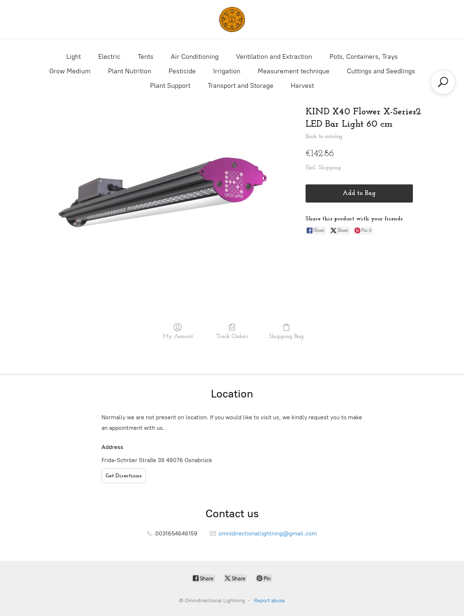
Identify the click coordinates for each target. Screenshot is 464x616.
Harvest (302, 86)
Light (73, 57)
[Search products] (443, 82)
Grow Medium (70, 71)
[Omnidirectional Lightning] (232, 19)
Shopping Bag (286, 336)
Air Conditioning (195, 57)
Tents (145, 57)
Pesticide (182, 71)
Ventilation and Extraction (274, 57)
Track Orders (232, 336)
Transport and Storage (240, 86)
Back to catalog (324, 136)
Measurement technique (294, 71)
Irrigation (226, 71)
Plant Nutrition (129, 71)
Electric (109, 57)
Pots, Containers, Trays (364, 57)
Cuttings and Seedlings (381, 71)
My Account (178, 336)
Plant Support (170, 86)
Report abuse (269, 600)
